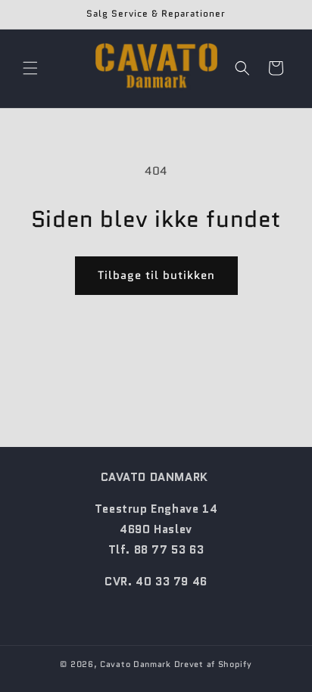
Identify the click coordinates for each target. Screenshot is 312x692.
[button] (30, 68)
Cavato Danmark (135, 664)
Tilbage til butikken (156, 275)
